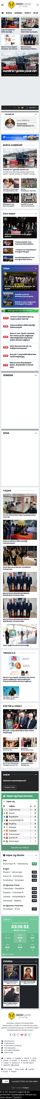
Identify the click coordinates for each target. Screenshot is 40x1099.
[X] (14, 1034)
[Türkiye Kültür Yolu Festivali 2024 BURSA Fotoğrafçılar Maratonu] (8, 243)
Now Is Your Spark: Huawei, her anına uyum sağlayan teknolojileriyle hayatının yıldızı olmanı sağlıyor (22, 336)
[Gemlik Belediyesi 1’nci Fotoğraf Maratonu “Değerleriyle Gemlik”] (8, 258)
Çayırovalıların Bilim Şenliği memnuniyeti (22, 326)
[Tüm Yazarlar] (36, 114)
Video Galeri (19, 1069)
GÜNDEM (18, 13)
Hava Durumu (9, 1041)
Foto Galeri (8, 1069)
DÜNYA (28, 13)
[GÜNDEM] (36, 375)
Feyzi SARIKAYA (23, 120)
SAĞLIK (33, 1060)
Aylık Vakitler (9, 954)
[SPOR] (36, 433)
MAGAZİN (6, 1065)
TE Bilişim (25, 1088)
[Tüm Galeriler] (36, 213)
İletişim (14, 1071)
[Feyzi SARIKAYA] (10, 123)
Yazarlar (31, 1069)
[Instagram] (18, 1034)
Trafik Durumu (9, 1043)
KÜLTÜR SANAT (28, 1063)
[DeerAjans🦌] (20, 5)
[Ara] (38, 5)
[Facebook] (10, 1034)
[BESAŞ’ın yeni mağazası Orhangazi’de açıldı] (8, 303)
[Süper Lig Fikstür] (36, 855)
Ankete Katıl (10, 787)
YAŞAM (6, 1063)
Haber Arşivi (8, 1052)
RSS (6, 1081)
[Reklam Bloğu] (20, 137)
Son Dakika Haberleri (11, 1050)
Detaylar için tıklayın (20, 847)
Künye (5, 1071)
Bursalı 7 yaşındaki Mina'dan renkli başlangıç (23, 355)
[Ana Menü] (2, 5)
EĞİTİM (5, 1060)
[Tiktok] (25, 1034)
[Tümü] (36, 774)
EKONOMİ (24, 1060)
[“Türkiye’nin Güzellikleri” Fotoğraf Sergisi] (8, 250)
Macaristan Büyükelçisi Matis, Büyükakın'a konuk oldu (21, 364)
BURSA (9, 13)
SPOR (35, 13)
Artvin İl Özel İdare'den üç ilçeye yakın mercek (22, 318)
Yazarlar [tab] (9, 114)
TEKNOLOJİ (16, 1063)
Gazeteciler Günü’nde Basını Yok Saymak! (26, 125)
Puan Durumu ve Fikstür (13, 1045)
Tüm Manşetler (10, 1048)
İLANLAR (16, 1065)
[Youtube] (22, 1034)
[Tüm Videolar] (36, 268)
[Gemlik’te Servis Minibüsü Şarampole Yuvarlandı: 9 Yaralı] (8, 295)
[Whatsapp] (29, 1034)
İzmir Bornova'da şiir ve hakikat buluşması (20, 347)
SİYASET (14, 1060)
